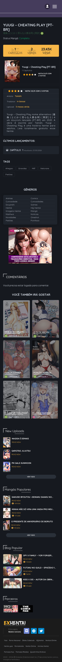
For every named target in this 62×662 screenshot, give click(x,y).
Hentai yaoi (8, 646)
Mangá (34, 211)
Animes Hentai (43, 646)
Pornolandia (19, 646)
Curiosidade (11, 201)
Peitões (9, 220)
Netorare (45, 168)
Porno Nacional (14, 640)
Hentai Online (31, 646)
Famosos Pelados (22, 652)
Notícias (34, 214)
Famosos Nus (9, 652)
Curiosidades (37, 201)
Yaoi (5, 640)
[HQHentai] (10, 608)
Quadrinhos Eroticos (38, 652)
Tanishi (18, 96)
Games (34, 204)
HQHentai (40, 640)
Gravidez (22, 168)
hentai (49, 657)
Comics (34, 198)
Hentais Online (51, 640)
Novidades (11, 217)
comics (55, 657)
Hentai (9, 208)
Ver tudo (31, 477)
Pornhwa (35, 220)
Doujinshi (10, 204)
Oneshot (35, 217)
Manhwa (10, 214)
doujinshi (16, 120)
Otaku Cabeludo (28, 640)
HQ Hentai (36, 208)
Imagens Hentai (13, 211)
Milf (33, 168)
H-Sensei (21, 101)
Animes (9, 198)
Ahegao (9, 168)
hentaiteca (15, 659)
